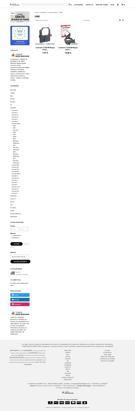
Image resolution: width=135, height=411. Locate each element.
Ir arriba (107, 350)
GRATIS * (19, 272)
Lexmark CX (15, 117)
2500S (14, 136)
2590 (14, 152)
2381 (14, 128)
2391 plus (15, 130)
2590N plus (16, 156)
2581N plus (16, 150)
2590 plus (15, 154)
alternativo (14, 350)
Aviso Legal (107, 354)
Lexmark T (15, 182)
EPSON (12, 99)
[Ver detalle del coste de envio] (13, 273)
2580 (14, 139)
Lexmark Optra (16, 174)
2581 (14, 145)
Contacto (89, 5)
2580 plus (15, 141)
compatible (27, 350)
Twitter (16, 295)
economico (33, 353)
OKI (11, 205)
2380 (14, 126)
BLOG (112, 5)
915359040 (95, 384)
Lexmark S (15, 180)
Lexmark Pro (15, 178)
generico (21, 355)
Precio (12, 226)
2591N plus (16, 163)
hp (25, 355)
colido (21, 350)
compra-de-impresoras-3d (22, 353)
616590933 (104, 384)
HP (11, 105)
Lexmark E (15, 119)
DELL (11, 96)
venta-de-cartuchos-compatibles (32, 357)
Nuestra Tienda (102, 5)
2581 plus (15, 147)
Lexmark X (15, 184)
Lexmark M (15, 121)
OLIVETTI (13, 199)
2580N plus (16, 143)
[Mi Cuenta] (118, 4)
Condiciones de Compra (107, 359)
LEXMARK (13, 108)
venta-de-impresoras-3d (29, 362)
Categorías (78, 5)
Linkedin (16, 300)
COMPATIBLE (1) (16, 235)
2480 (14, 132)
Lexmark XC (15, 189)
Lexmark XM (15, 191)
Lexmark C (15, 112)
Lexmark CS (15, 115)
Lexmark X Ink (16, 187)
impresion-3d (29, 355)
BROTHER (13, 90)
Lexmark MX (15, 171)
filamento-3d (41, 353)
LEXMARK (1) (15, 237)
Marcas (13, 233)
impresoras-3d (37, 355)
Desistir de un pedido (107, 361)
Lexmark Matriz (16, 123)
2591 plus (15, 160)
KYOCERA (13, 208)
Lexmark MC (15, 167)
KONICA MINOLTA (15, 214)
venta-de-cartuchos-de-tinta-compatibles (31, 360)
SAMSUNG (13, 196)
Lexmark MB (15, 165)
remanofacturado (16, 357)
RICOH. (12, 202)
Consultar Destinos (22, 274)
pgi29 (43, 355)
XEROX (12, 211)
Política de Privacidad (107, 357)
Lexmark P (15, 176)
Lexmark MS (15, 169)
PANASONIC (13, 217)
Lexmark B (15, 110)
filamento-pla (14, 355)
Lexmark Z (15, 193)
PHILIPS (12, 102)
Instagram (17, 304)
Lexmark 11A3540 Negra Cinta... (45, 48)
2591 (14, 158)
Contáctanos (107, 352)
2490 (14, 134)
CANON (12, 93)
